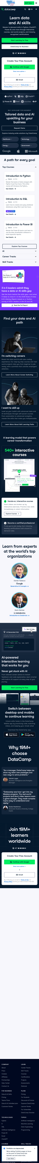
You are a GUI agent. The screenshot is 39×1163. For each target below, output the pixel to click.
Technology (25, 139)
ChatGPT (5, 1139)
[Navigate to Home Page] (9, 9)
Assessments (25, 1083)
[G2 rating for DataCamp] (19, 53)
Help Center (6, 1083)
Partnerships (6, 1080)
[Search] (25, 9)
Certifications (25, 1077)
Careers (4, 1074)
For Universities (26, 1109)
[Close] (36, 3)
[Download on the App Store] (11, 737)
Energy (5, 145)
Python (4, 1121)
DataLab (24, 1086)
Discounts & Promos (27, 1100)
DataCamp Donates (27, 1112)
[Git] (35, 102)
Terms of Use (25, 85)
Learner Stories (26, 1106)
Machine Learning (27, 1124)
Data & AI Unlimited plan (10, 1103)
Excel (3, 1136)
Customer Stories (7, 1106)
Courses (23, 1074)
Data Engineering (27, 1127)
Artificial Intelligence (8, 1130)
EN (32, 9)
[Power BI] (7, 102)
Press (3, 1071)
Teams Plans (6, 1100)
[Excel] (16, 101)
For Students (25, 1097)
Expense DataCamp (27, 1103)
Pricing (4, 1097)
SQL (3, 1127)
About (4, 1068)
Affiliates (5, 1077)
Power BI (4, 1133)
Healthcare (6, 139)
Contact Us (5, 1086)
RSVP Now (28, 3)
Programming (25, 1130)
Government (26, 145)
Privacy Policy (8, 86)
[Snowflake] (26, 101)
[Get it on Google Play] (27, 737)
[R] (15, 96)
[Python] (9, 96)
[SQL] (21, 96)
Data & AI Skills (7, 1094)
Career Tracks (25, 1068)
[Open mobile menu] (36, 9)
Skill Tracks (25, 1071)
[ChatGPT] (29, 96)
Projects (23, 1080)
